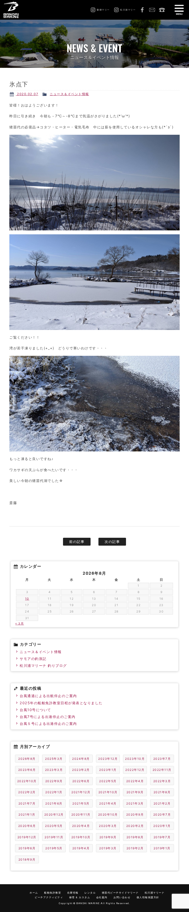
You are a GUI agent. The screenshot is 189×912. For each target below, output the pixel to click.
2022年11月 (162, 770)
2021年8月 (162, 792)
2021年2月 (162, 803)
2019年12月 (26, 837)
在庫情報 (73, 892)
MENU (179, 10)
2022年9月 (54, 781)
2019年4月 (81, 848)
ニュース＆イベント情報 (69, 94)
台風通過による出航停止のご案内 (48, 696)
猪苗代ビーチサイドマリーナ (120, 892)
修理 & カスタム (79, 897)
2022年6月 (81, 781)
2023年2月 (81, 770)
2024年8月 (81, 759)
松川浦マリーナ (155, 892)
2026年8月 (27, 759)
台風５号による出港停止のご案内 (48, 723)
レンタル (90, 892)
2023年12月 (108, 759)
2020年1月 (162, 826)
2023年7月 (162, 759)
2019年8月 (135, 837)
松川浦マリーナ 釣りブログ (43, 665)
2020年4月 (81, 826)
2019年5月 (54, 848)
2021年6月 (54, 803)
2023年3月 (54, 770)
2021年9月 (135, 792)
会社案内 (102, 897)
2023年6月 (27, 770)
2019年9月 (108, 837)
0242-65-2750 (162, 9)
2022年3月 (162, 781)
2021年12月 (80, 792)
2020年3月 (108, 826)
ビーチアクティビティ (49, 897)
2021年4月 (108, 803)
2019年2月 (135, 848)
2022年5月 (108, 781)
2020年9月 (135, 814)
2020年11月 (81, 814)
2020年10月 (108, 814)
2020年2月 (135, 826)
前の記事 (76, 541)
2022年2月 (27, 792)
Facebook (142, 9)
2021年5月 (81, 803)
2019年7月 (162, 837)
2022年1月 (54, 792)
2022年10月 (27, 781)
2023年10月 (135, 759)
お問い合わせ (152, 9)
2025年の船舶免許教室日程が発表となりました (61, 703)
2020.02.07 (27, 94)
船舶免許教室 (52, 892)
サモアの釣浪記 (33, 659)
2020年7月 (162, 814)
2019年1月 (162, 848)
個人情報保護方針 (148, 897)
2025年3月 (54, 759)
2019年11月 (54, 837)
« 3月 (19, 623)
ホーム (34, 892)
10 (27, 598)
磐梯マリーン (16, 10)
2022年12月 (134, 770)
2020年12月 (54, 814)
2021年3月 (135, 803)
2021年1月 (26, 814)
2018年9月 (27, 859)
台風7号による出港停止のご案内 (48, 717)
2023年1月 (108, 770)
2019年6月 (27, 848)
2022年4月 (135, 781)
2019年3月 (108, 848)
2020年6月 (27, 826)
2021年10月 (108, 792)
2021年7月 (27, 803)
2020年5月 (54, 826)
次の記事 (112, 541)
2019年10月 (81, 837)
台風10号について (35, 710)
